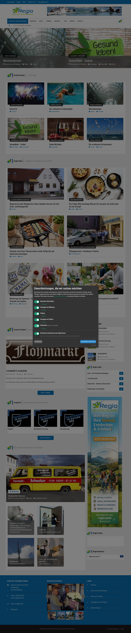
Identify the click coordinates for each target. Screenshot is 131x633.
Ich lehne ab (38, 341)
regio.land (93, 345)
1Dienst (43, 310)
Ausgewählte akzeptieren (88, 341)
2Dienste (43, 304)
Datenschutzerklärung (60, 296)
